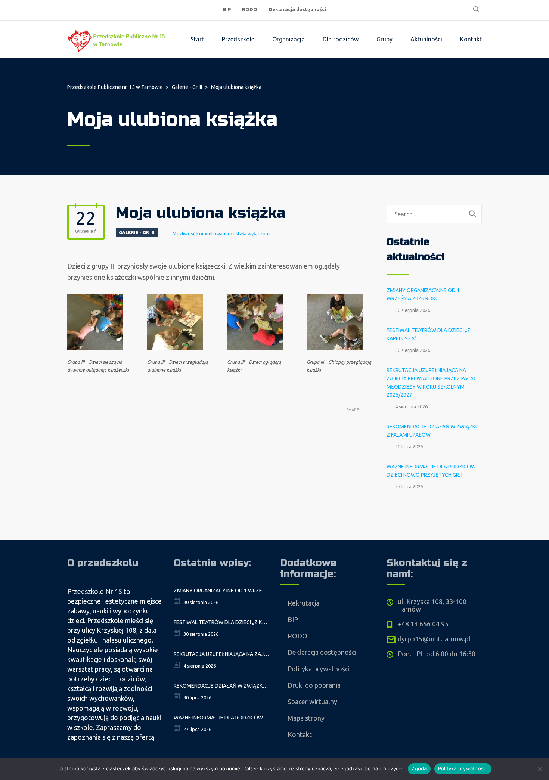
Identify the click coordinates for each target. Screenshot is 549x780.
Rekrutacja (303, 603)
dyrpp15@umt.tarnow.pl (434, 639)
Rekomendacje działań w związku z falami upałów (433, 431)
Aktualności (426, 39)
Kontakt (471, 39)
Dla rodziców (341, 39)
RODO (249, 9)
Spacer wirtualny (312, 701)
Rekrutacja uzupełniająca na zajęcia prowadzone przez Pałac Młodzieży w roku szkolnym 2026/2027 (432, 382)
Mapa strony (306, 718)
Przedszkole (238, 39)
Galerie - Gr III (137, 232)
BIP (227, 9)
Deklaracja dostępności (297, 9)
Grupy (384, 39)
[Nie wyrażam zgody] (539, 769)
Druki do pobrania (314, 685)
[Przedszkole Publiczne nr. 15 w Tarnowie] (117, 39)
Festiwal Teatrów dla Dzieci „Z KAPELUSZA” (429, 334)
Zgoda (419, 768)
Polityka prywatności (319, 668)
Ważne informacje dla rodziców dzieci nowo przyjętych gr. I (431, 471)
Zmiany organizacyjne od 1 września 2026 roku (423, 294)
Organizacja (288, 39)
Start (197, 39)
